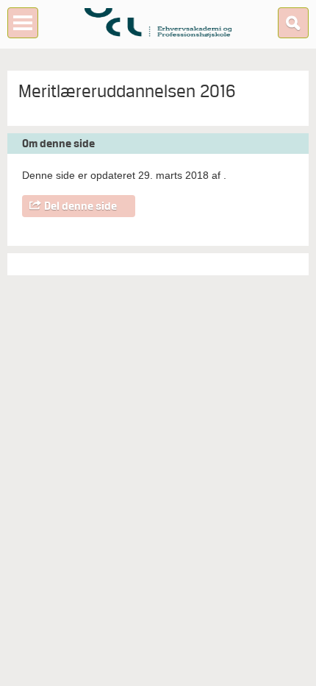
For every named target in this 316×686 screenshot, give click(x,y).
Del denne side (80, 206)
